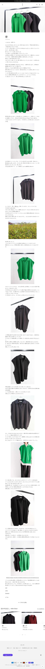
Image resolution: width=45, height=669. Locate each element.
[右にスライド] (25, 634)
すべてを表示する (40, 608)
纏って (25, 626)
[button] (2, 4)
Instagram (7, 593)
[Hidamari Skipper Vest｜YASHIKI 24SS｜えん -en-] (22, 575)
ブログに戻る (23, 602)
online (6, 590)
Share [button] (7, 597)
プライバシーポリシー (22, 650)
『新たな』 (16, 206)
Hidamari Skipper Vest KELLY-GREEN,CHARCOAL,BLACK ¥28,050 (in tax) (22, 577)
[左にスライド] (20, 634)
